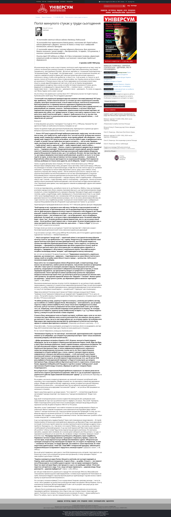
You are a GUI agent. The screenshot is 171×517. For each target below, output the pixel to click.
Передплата (69, 1)
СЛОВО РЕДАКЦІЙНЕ (110, 72)
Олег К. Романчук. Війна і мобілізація (116, 144)
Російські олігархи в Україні (113, 81)
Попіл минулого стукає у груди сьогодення (76, 17)
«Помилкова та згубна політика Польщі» (117, 124)
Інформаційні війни (118, 12)
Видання (119, 10)
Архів (125, 10)
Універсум (104, 10)
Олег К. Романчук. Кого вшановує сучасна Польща (120, 140)
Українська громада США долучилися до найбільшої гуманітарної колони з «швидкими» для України (119, 148)
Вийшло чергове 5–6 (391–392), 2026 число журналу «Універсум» (118, 136)
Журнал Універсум (46, 17)
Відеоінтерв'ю (130, 12)
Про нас (44, 1)
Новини (108, 12)
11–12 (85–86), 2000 (58, 17)
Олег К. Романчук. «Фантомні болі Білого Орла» (119, 132)
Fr (132, 1)
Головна (38, 1)
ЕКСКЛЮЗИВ (108, 84)
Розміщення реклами (53, 1)
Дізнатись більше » (110, 151)
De (133, 1)
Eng (131, 1)
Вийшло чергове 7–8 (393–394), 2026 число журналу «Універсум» (118, 119)
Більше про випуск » (111, 101)
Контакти (62, 1)
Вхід (128, 5)
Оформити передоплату (114, 105)
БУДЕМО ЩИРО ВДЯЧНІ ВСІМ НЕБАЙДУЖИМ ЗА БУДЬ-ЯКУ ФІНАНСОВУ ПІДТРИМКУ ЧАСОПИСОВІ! (120, 114)
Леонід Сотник (48, 28)
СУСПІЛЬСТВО (108, 89)
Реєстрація (134, 5)
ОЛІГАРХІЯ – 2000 (109, 77)
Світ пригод (112, 10)
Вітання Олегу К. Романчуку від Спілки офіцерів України (119, 128)
